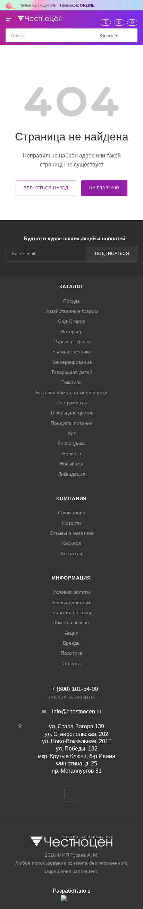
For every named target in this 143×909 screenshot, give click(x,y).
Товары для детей (71, 372)
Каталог (71, 286)
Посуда (71, 301)
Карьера (71, 543)
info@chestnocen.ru (76, 711)
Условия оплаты (71, 592)
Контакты (71, 553)
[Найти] (130, 35)
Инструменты (71, 402)
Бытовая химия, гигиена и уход (71, 392)
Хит (72, 433)
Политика (71, 653)
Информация (71, 578)
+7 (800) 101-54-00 (73, 689)
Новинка (71, 453)
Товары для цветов (71, 412)
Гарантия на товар (71, 612)
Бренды (72, 643)
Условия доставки (71, 602)
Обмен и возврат (71, 622)
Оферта (71, 663)
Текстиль (71, 382)
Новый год (71, 463)
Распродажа (72, 443)
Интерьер (72, 331)
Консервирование (71, 362)
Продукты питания (72, 423)
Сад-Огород (71, 321)
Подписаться (112, 253)
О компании (71, 512)
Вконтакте (71, 794)
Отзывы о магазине (72, 533)
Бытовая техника (71, 351)
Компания (71, 498)
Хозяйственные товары (71, 311)
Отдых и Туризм (71, 341)
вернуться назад (46, 188)
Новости (71, 523)
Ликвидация (71, 474)
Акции (71, 633)
